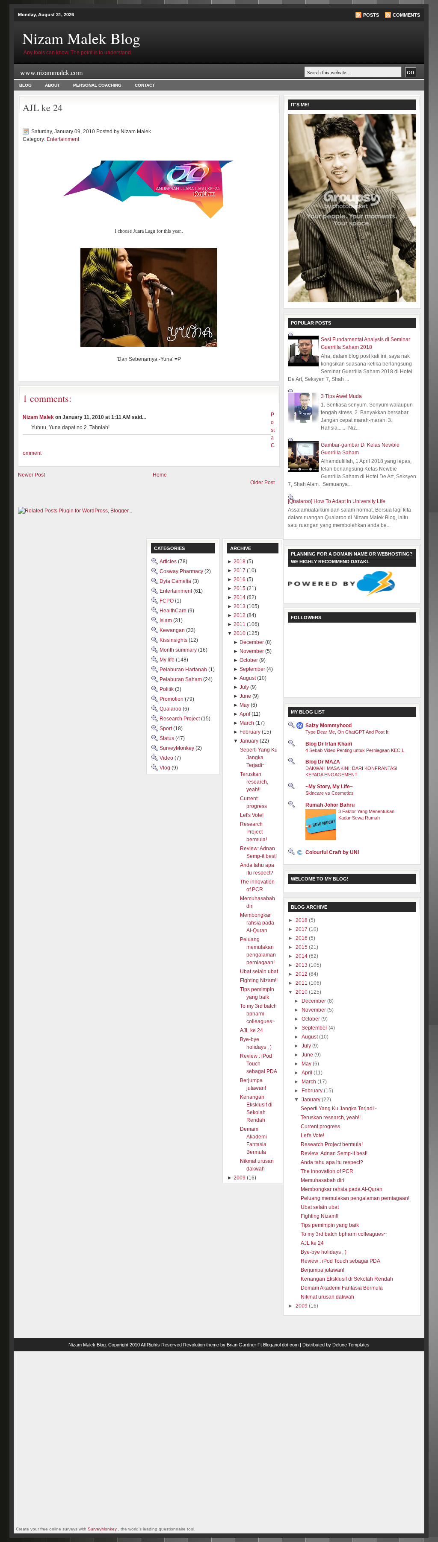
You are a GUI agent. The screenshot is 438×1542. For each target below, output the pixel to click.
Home (160, 475)
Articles (169, 562)
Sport (166, 728)
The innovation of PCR (327, 1171)
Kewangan (173, 630)
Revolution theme (201, 1344)
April (308, 1073)
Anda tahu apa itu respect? (332, 1162)
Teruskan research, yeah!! (331, 1118)
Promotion (172, 699)
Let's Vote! (312, 1135)
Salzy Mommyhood (328, 726)
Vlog (166, 768)
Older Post (262, 483)
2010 (302, 992)
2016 (302, 938)
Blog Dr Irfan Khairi (328, 744)
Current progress (320, 1126)
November (314, 1010)
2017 (302, 929)
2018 (302, 920)
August (310, 1037)
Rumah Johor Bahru (330, 805)
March (309, 1082)
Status (167, 738)
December (314, 1001)
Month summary (179, 650)
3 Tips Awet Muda (341, 396)
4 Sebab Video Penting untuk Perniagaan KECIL (354, 750)
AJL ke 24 (42, 107)
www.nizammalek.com (51, 72)
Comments (406, 15)
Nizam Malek (38, 417)
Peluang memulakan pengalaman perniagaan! (355, 1198)
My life (168, 660)
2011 (302, 983)
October (311, 1019)
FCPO (167, 601)
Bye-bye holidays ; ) (323, 1252)
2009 (302, 1306)
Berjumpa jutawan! (322, 1270)
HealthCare (174, 611)
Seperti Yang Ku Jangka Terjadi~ (339, 1109)
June (308, 1055)
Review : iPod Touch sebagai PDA (340, 1261)
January (312, 1100)
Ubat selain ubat (320, 1207)
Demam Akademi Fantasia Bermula (342, 1288)
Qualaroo (171, 709)
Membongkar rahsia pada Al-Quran (341, 1189)
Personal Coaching (97, 85)
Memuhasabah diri (322, 1180)
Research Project (180, 719)
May (307, 1064)
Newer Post (31, 475)
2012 (302, 974)
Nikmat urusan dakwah (327, 1297)
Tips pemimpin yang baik (330, 1225)
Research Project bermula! (332, 1144)
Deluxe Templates (351, 1344)
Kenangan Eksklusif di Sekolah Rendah (347, 1279)
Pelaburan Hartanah (184, 670)
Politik (167, 689)
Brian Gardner (241, 1344)
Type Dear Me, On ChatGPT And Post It (346, 731)
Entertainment (63, 139)
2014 (302, 956)
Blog (25, 85)
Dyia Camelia (176, 581)
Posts (371, 15)
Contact (145, 85)
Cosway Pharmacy (182, 571)
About (52, 85)
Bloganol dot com (281, 1344)
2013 (302, 965)
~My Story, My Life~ (329, 787)
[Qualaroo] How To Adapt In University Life (336, 501)
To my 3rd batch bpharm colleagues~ (344, 1234)
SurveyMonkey (177, 748)
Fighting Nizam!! (319, 1216)
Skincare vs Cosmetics (329, 793)
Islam (166, 620)
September (315, 1028)
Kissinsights (174, 640)
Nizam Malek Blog (81, 38)
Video (167, 758)
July (307, 1046)
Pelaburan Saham (181, 679)
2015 (302, 947)
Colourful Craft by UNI (332, 852)
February (313, 1091)
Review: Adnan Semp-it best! (334, 1153)
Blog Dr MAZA (322, 762)
